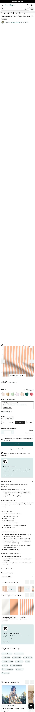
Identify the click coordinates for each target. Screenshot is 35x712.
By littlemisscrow (23, 619)
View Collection (7, 475)
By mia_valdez (5, 620)
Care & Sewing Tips (17, 569)
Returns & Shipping (17, 573)
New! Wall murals (17, 1)
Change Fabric (7, 407)
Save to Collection (17, 449)
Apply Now (6, 642)
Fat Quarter (20, 422)
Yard (3, 422)
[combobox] (26, 8)
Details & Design (17, 481)
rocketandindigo (15, 22)
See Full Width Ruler (17, 376)
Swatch (30, 422)
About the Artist (17, 577)
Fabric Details (6, 412)
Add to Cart (17, 444)
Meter (11, 422)
